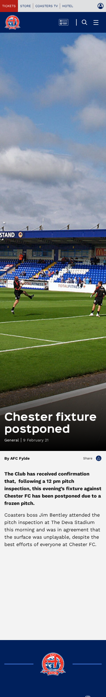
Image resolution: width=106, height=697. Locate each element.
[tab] (9, 6)
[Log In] (100, 6)
